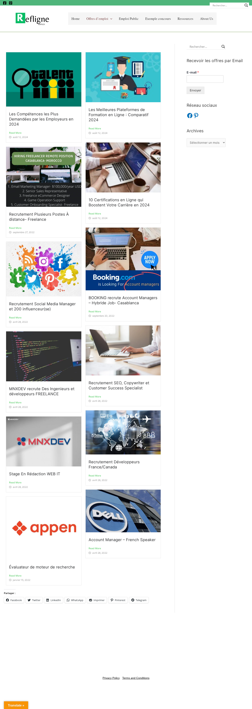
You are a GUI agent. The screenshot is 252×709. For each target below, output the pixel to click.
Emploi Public (129, 18)
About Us (206, 18)
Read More (15, 132)
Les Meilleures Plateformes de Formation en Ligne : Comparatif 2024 (118, 114)
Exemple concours (158, 18)
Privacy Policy (111, 678)
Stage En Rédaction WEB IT (34, 474)
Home (75, 18)
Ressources (185, 18)
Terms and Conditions (135, 678)
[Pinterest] (10, 3)
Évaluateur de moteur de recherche (42, 567)
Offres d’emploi (97, 18)
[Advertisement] (217, 179)
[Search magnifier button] (246, 5)
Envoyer (195, 90)
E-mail (193, 72)
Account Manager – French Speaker (122, 539)
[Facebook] (4, 3)
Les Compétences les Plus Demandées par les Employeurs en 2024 (41, 119)
